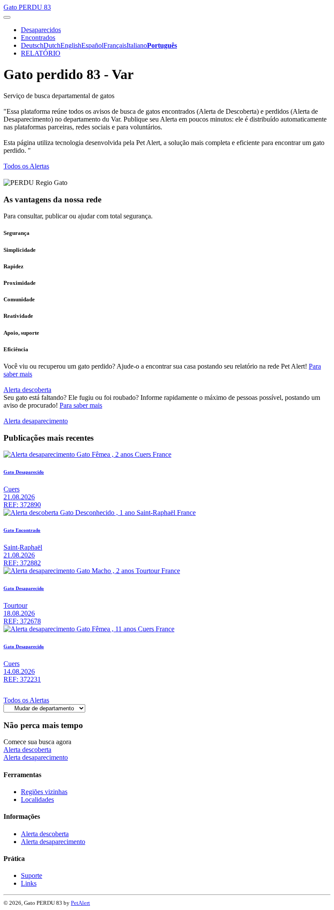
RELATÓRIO (40, 53)
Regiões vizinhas (44, 791)
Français (115, 45)
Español (92, 45)
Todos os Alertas (26, 166)
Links (29, 883)
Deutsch (32, 45)
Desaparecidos (41, 29)
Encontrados (38, 37)
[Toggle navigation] (6, 17)
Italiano (137, 45)
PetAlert (80, 903)
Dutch (51, 45)
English (70, 45)
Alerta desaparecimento (35, 421)
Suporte (31, 875)
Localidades (37, 799)
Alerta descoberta (27, 389)
